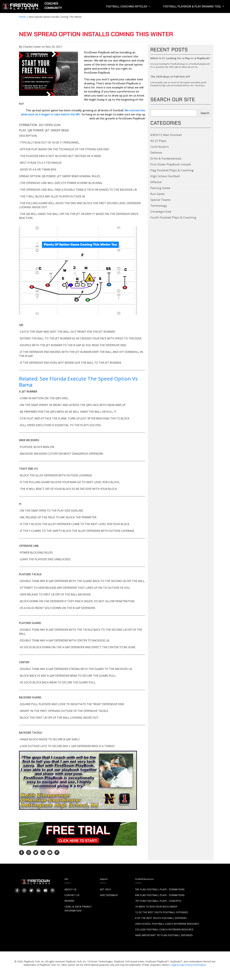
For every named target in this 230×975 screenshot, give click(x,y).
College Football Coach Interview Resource (164, 929)
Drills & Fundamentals (166, 158)
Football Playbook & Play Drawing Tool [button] (192, 6)
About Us (70, 889)
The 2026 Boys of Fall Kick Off (170, 76)
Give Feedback (109, 895)
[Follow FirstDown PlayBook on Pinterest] (56, 852)
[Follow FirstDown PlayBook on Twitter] (35, 852)
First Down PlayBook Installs (170, 164)
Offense (156, 182)
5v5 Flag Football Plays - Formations (160, 889)
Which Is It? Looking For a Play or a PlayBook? (180, 58)
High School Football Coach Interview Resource (167, 923)
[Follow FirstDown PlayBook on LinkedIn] (42, 852)
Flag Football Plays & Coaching (172, 170)
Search (205, 113)
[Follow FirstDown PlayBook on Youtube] (49, 852)
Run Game (157, 194)
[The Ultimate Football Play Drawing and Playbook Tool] (79, 270)
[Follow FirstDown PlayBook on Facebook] (21, 852)
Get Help (105, 889)
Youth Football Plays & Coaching (173, 217)
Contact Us (71, 895)
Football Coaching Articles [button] (127, 6)
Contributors (159, 147)
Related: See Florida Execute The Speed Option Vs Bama (78, 381)
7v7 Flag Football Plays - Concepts (158, 900)
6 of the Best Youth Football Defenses (161, 918)
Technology (158, 206)
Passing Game (160, 188)
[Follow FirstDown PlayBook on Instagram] (28, 852)
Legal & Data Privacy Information (188, 964)
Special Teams (160, 200)
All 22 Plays (158, 141)
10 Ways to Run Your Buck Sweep (156, 906)
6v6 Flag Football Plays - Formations (160, 895)
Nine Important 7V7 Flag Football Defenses (164, 935)
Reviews (69, 900)
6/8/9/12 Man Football (166, 135)
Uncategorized (160, 211)
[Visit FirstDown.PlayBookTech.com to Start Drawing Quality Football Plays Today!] (21, 7)
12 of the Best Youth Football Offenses (161, 912)
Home (22, 16)
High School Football (165, 176)
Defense (156, 152)
